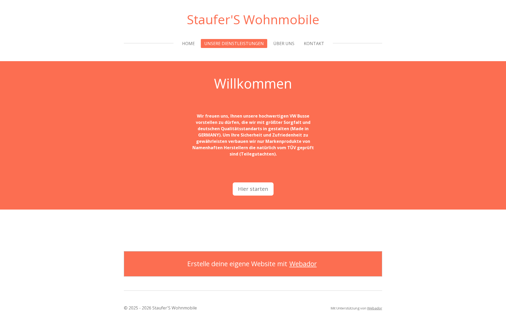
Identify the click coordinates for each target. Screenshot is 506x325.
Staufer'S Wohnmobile (253, 19)
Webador (303, 264)
